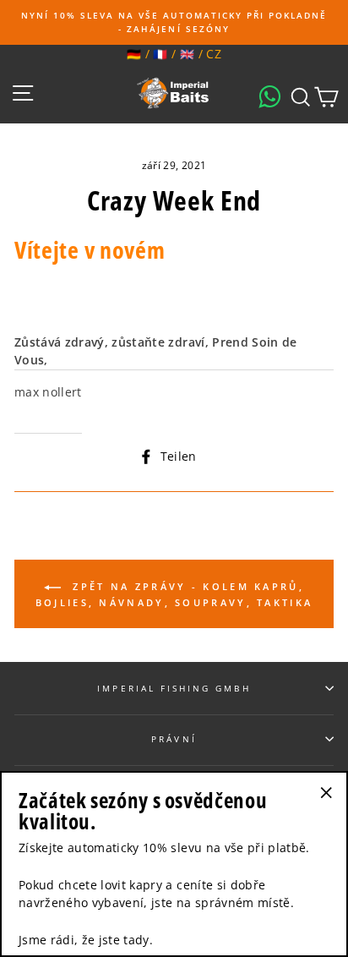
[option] (174, 22)
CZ (213, 54)
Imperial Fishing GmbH (173, 688)
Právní (173, 739)
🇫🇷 (160, 54)
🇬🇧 (187, 54)
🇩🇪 (134, 54)
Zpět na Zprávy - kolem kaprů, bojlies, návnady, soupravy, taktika (174, 594)
